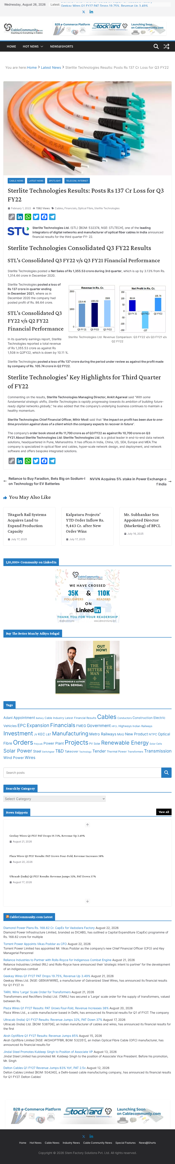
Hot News (31, 46)
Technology (85, 751)
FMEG (81, 726)
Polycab (38, 743)
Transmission (158, 751)
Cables (59, 208)
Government (99, 725)
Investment (18, 733)
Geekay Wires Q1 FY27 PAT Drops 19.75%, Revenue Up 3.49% (104, 4)
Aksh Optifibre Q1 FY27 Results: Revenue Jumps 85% (40, 1035)
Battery (40, 718)
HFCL (115, 726)
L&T (48, 734)
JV (35, 734)
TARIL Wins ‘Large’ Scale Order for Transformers (37, 992)
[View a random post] (166, 46)
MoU (120, 734)
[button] (41, 46)
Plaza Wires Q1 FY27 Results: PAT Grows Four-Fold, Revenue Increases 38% (56, 856)
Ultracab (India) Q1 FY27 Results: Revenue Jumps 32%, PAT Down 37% (52, 876)
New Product (136, 734)
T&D (59, 751)
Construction (143, 718)
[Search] (166, 773)
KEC (41, 734)
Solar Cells (156, 743)
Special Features (125, 1142)
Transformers (135, 751)
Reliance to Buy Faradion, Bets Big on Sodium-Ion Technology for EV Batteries (47, 481)
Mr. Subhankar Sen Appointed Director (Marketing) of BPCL (142, 520)
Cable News (16, 180)
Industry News (71, 1142)
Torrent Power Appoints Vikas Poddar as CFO (35, 944)
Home (11, 46)
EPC (22, 725)
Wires (30, 757)
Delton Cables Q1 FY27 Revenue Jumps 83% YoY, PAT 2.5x (44, 1068)
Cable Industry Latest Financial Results (70, 718)
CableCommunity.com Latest (31, 917)
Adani (8, 717)
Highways (125, 726)
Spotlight (55, 180)
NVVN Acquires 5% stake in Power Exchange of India (128, 481)
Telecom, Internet (77, 180)
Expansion (38, 725)
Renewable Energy (125, 742)
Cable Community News (97, 1142)
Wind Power (13, 758)
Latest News (36, 180)
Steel (37, 751)
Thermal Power (117, 751)
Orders (23, 742)
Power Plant (54, 743)
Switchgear (48, 751)
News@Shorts (61, 46)
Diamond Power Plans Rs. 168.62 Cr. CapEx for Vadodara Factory (49, 928)
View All (164, 812)
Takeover (71, 751)
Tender (99, 751)
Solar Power (17, 751)
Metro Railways (102, 734)
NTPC (153, 734)
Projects (76, 742)
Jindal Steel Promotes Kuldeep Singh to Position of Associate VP (48, 1052)
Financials (70, 208)
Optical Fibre (85, 208)
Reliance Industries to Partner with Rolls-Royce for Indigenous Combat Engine (57, 960)
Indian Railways (142, 726)
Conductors (124, 718)
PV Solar (94, 743)
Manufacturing (70, 733)
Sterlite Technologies (107, 208)
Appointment (24, 717)
